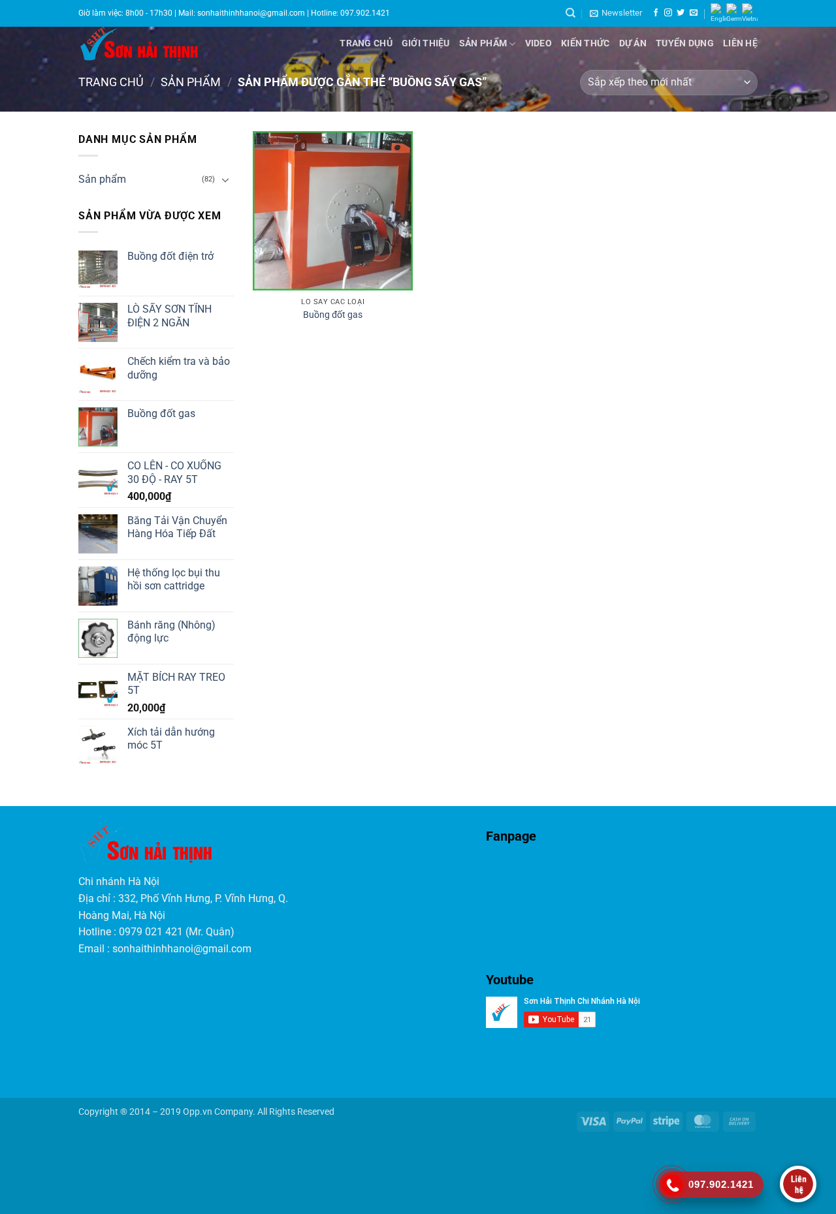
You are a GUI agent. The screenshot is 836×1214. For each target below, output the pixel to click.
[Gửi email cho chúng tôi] (694, 13)
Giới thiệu (426, 43)
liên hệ (740, 43)
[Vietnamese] (750, 13)
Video (538, 43)
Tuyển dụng (685, 43)
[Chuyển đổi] (226, 179)
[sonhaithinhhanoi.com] (177, 44)
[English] (718, 13)
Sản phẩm (483, 43)
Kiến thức (585, 43)
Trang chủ (366, 43)
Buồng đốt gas (332, 314)
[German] (734, 13)
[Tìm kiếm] (570, 13)
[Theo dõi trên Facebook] (656, 13)
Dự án (633, 43)
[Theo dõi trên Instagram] (668, 13)
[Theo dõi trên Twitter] (680, 13)
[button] (616, 13)
